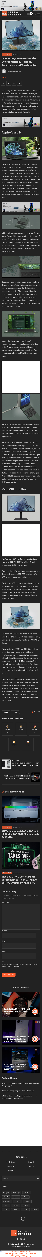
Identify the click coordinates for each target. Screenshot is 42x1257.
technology (16, 1193)
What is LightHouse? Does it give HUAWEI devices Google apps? (20, 1085)
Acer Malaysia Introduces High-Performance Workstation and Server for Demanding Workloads (26, 764)
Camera (10, 1166)
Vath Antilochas (15, 71)
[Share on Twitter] (8, 83)
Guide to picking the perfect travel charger (18, 1091)
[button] (7, 729)
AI (6, 1205)
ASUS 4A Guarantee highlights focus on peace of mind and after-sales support (20, 1097)
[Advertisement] (21, 377)
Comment (5, 902)
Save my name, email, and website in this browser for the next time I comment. (21, 965)
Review (31, 1166)
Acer (6, 712)
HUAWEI (6, 1197)
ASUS (26, 1193)
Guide (10, 1170)
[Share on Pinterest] (14, 83)
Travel (17, 1201)
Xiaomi (16, 1205)
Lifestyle (31, 1162)
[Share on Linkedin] (19, 83)
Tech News (7, 54)
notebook (25, 1205)
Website (4, 951)
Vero (15, 712)
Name (4, 931)
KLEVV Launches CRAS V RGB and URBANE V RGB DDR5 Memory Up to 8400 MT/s (20, 834)
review (15, 1197)
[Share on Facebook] (3, 83)
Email (4, 941)
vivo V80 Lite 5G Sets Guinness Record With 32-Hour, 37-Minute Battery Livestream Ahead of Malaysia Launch (19, 879)
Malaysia (6, 1193)
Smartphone (6, 1201)
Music (25, 1197)
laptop (27, 1201)
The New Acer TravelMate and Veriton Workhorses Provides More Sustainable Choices (17, 777)
